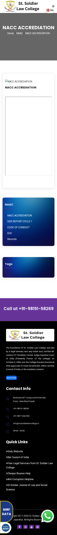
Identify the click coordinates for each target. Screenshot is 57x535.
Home (10, 33)
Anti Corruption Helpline (20, 479)
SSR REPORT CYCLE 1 (19, 221)
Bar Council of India (18, 457)
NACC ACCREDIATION (37, 33)
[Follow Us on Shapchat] (37, 527)
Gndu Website (15, 451)
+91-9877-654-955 (21, 416)
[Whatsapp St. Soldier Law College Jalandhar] (47, 515)
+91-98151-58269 (36, 308)
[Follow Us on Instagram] (25, 527)
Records (12, 239)
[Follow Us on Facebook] (19, 527)
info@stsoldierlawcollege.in (26, 423)
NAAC (19, 33)
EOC (9, 233)
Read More (11, 378)
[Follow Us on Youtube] (31, 527)
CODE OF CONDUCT (18, 227)
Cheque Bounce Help (19, 473)
